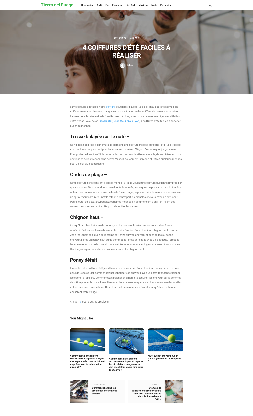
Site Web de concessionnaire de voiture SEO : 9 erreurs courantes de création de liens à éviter (146, 394)
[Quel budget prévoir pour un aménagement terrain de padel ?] (165, 339)
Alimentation (87, 5)
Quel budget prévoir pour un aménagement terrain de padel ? (164, 358)
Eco (107, 5)
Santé (99, 5)
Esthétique (120, 38)
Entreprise (117, 5)
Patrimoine (165, 5)
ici (80, 301)
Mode (154, 5)
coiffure (111, 106)
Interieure (143, 5)
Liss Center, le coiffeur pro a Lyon (119, 121)
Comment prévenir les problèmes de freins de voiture (104, 391)
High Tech (130, 5)
